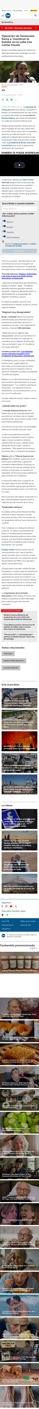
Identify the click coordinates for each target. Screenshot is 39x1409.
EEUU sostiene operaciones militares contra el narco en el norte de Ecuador (18, 767)
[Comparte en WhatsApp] (11, 100)
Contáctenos (6, 929)
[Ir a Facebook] (3, 906)
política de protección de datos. (20, 245)
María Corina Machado (14, 661)
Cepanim (27, 10)
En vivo (34, 10)
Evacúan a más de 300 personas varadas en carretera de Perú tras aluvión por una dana (18, 723)
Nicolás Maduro (11, 668)
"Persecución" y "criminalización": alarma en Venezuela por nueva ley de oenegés (19, 636)
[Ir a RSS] (16, 906)
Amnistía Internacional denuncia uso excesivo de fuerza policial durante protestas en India (16, 865)
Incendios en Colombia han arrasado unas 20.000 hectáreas (19, 747)
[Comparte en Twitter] (7, 100)
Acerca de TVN (25, 925)
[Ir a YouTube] (11, 906)
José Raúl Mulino (17, 10)
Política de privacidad (27, 921)
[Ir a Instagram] (6, 906)
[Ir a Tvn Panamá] (18, 15)
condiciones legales (20, 244)
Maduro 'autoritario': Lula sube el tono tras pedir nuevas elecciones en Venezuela (19, 276)
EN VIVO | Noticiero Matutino (18, 28)
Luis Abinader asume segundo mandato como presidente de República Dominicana (18, 353)
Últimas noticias (6, 10)
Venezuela (8, 654)
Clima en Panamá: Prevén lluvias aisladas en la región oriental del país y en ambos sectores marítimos (17, 844)
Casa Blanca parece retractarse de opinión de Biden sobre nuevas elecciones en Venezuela (19, 627)
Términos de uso (7, 925)
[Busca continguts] (35, 15)
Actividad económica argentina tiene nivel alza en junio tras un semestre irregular (19, 789)
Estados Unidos (8, 549)
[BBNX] (3, 935)
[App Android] (7, 914)
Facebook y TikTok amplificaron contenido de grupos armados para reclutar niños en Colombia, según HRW (19, 822)
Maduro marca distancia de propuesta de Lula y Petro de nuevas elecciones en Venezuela (18, 617)
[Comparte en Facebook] (3, 100)
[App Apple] (3, 914)
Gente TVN (5, 921)
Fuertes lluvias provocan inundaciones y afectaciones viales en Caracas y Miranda (18, 703)
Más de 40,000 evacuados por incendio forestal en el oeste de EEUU (19, 888)
